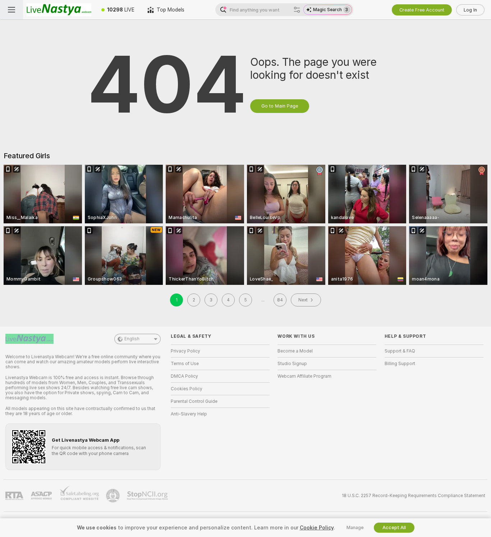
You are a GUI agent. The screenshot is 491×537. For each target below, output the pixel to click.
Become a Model (295, 351)
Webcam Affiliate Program (304, 376)
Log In (470, 10)
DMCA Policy (184, 376)
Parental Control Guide (194, 401)
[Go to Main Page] (59, 9)
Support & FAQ (400, 351)
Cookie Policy (317, 528)
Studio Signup (292, 363)
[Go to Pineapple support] (113, 495)
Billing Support (400, 363)
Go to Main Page (279, 106)
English (131, 338)
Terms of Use (185, 363)
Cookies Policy (186, 388)
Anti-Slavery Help (189, 414)
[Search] (297, 10)
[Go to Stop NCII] (148, 495)
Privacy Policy (185, 351)
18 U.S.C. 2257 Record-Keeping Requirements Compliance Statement (413, 495)
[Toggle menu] (11, 9)
